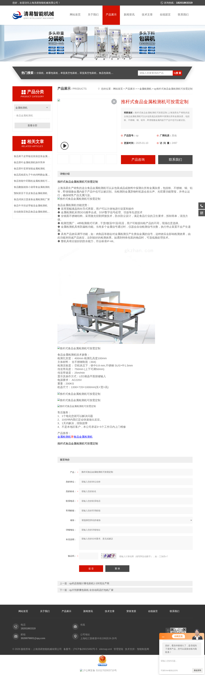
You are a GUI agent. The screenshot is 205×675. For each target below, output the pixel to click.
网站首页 (75, 14)
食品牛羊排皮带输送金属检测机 (30, 205)
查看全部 (32, 125)
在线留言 (165, 14)
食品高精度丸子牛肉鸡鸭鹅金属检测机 (32, 174)
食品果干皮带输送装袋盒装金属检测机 (32, 156)
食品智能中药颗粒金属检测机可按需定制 (32, 181)
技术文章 (147, 14)
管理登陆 (118, 649)
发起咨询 (197, 670)
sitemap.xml (105, 649)
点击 (47, 107)
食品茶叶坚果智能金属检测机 (29, 168)
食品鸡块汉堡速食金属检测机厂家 (32, 199)
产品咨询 (138, 159)
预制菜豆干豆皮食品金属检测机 (30, 193)
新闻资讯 (129, 14)
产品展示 (111, 14)
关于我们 (93, 14)
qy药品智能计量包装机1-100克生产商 (89, 583)
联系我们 (183, 14)
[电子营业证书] (102, 656)
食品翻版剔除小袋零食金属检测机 (32, 187)
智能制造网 (143, 649)
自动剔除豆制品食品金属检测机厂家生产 (32, 211)
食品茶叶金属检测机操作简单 (29, 162)
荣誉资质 (131, 611)
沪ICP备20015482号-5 (85, 649)
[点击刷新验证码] (108, 556)
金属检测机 (21, 107)
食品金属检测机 (24, 115)
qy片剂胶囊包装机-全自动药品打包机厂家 (91, 590)
